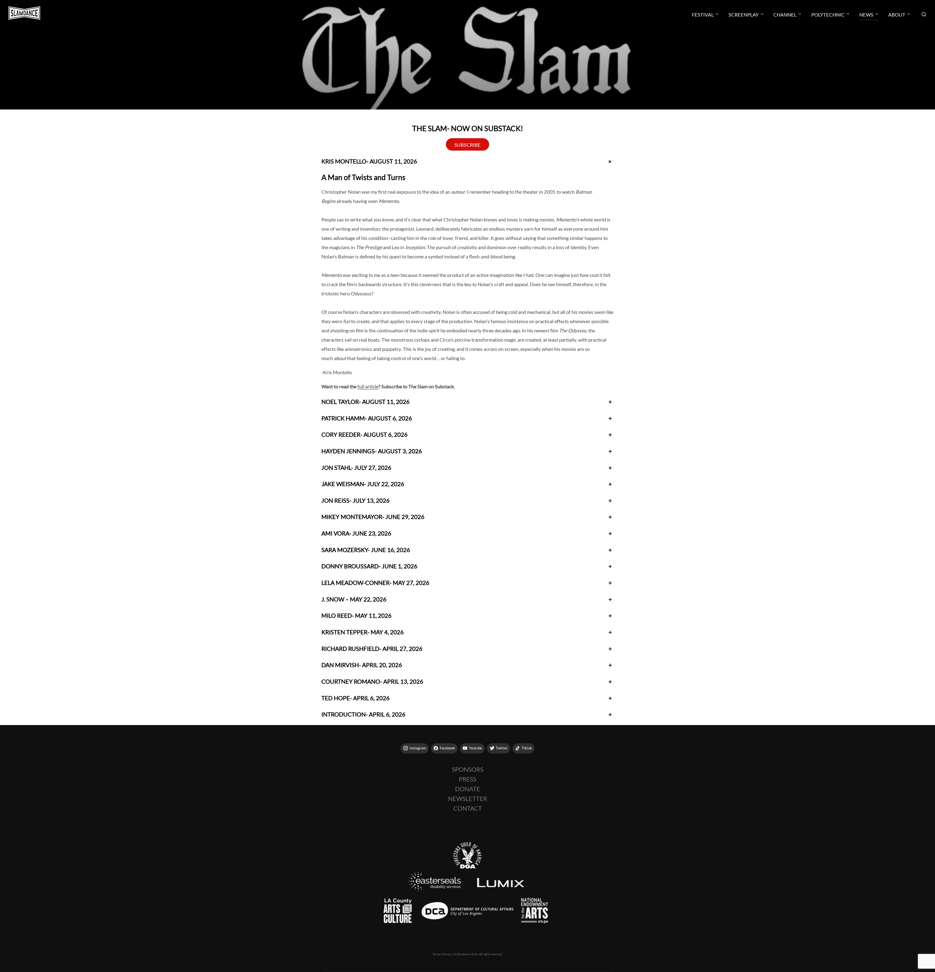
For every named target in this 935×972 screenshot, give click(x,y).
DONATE (467, 788)
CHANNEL (784, 15)
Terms (436, 954)
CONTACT (467, 808)
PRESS (467, 779)
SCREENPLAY (744, 15)
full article (367, 386)
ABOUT (896, 15)
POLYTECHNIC (828, 15)
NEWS (866, 15)
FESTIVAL (703, 15)
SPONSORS (467, 769)
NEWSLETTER (467, 798)
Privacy (447, 954)
